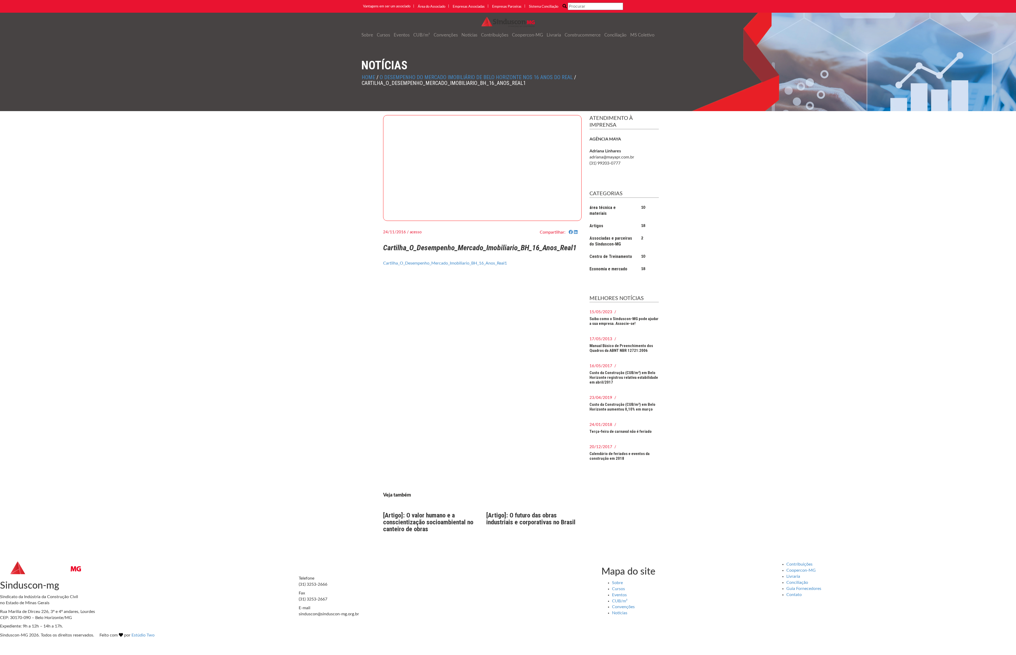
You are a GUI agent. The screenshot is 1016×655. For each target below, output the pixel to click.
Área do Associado (431, 6)
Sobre (367, 35)
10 (643, 208)
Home (368, 77)
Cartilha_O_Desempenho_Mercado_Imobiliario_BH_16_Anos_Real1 (445, 263)
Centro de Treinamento (610, 256)
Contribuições (494, 35)
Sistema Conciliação (543, 6)
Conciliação (615, 35)
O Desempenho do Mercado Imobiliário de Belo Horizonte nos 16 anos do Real (476, 77)
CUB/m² (421, 35)
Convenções (446, 35)
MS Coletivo (642, 35)
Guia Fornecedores (803, 588)
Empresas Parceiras (506, 6)
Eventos (402, 35)
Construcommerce (583, 35)
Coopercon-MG (527, 35)
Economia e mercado (608, 268)
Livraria (554, 35)
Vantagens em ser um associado (386, 6)
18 (643, 226)
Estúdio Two (143, 635)
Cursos (383, 35)
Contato (794, 595)
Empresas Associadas (469, 6)
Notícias (469, 35)
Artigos (596, 225)
